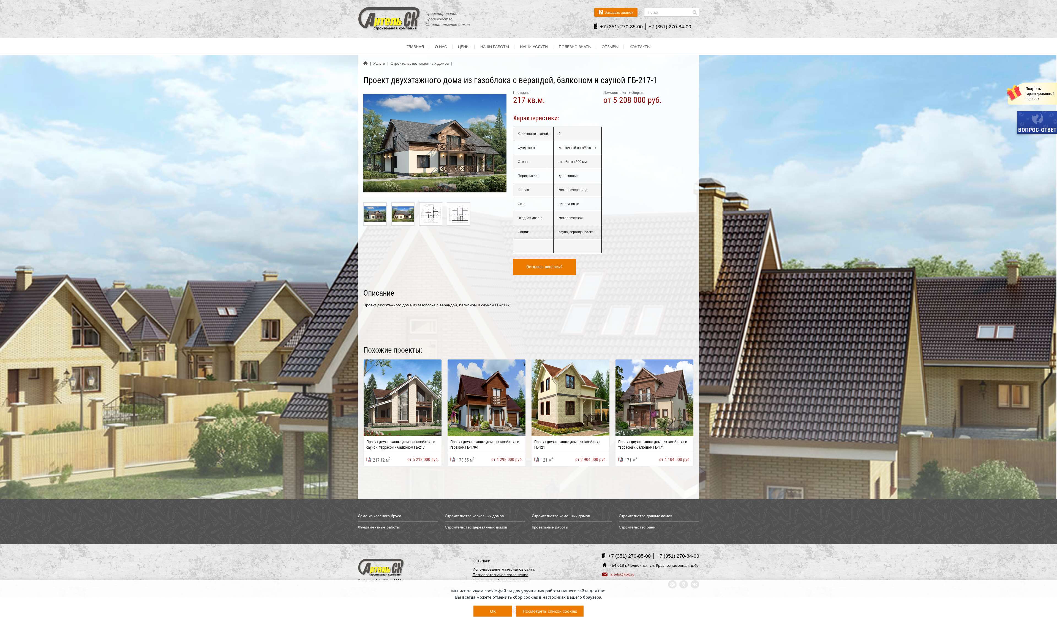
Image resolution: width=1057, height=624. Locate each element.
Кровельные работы (550, 527)
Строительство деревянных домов (476, 527)
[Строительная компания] (381, 567)
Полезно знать (575, 47)
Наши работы (494, 47)
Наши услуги (534, 47)
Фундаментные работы (379, 527)
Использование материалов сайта (504, 569)
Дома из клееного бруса (379, 516)
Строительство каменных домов (561, 516)
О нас (441, 47)
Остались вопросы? (544, 266)
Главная (415, 47)
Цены (463, 47)
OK (493, 611)
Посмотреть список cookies (550, 611)
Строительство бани (637, 527)
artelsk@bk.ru (622, 574)
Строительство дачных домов (645, 516)
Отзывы (610, 47)
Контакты (640, 47)
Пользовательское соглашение (500, 575)
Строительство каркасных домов (474, 516)
